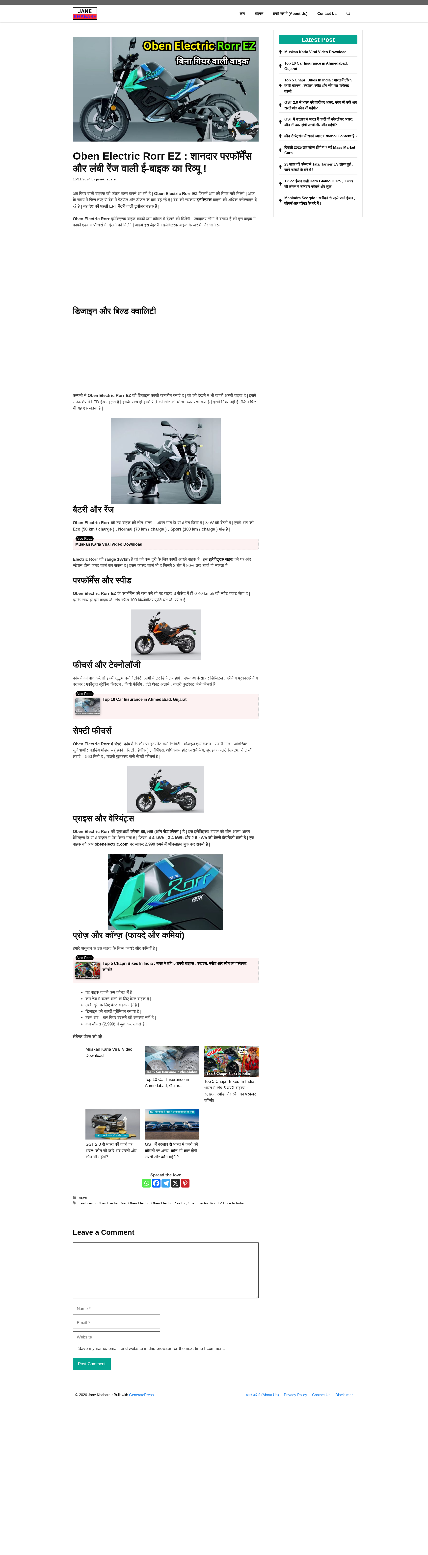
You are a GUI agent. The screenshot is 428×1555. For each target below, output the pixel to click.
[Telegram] (165, 1183)
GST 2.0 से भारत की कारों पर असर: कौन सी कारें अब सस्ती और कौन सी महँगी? (110, 1150)
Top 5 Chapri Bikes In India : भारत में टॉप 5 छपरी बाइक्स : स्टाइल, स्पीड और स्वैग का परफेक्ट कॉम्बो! (318, 85)
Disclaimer (344, 1395)
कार (242, 13)
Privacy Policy (295, 1395)
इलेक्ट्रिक (204, 199)
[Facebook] (156, 1183)
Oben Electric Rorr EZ (168, 1203)
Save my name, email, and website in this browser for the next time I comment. (151, 1348)
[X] (175, 1183)
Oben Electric (138, 1203)
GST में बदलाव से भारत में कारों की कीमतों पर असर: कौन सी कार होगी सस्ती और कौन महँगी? (171, 1150)
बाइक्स (259, 13)
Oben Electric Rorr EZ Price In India (216, 1203)
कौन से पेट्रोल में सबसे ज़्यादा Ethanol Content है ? (320, 136)
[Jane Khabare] (85, 13)
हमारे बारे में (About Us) (290, 13)
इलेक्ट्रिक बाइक (221, 559)
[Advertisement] (166, 269)
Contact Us (327, 13)
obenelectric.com (112, 844)
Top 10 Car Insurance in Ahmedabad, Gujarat (145, 699)
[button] (348, 13)
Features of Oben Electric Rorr (102, 1203)
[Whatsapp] (146, 1183)
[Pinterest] (185, 1183)
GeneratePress (141, 1395)
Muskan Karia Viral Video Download (108, 544)
